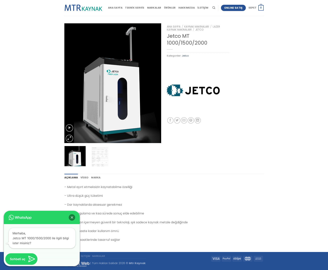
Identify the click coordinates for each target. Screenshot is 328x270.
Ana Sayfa (115, 7)
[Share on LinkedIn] (198, 120)
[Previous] (71, 83)
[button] (72, 217)
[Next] (154, 83)
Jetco (199, 29)
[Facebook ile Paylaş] (170, 120)
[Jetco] (193, 90)
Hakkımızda (186, 7)
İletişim (202, 7)
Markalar (154, 7)
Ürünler (170, 7)
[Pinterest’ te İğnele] (191, 120)
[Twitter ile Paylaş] (177, 120)
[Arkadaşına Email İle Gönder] (184, 120)
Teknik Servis (134, 7)
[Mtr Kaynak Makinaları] (83, 8)
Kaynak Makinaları (196, 26)
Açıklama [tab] (71, 177)
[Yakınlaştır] (69, 138)
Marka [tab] (95, 177)
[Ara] (213, 7)
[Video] (69, 128)
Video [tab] (84, 177)
